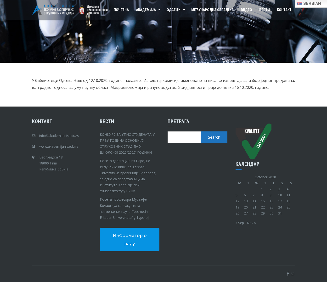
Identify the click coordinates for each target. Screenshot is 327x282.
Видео (246, 10)
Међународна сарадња (212, 10)
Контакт (284, 10)
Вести (264, 10)
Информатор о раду (130, 239)
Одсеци (173, 10)
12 (237, 201)
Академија (146, 10)
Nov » (251, 222)
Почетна (121, 10)
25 (288, 207)
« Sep (240, 222)
